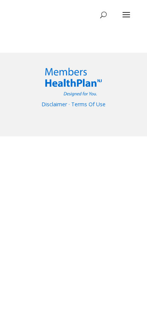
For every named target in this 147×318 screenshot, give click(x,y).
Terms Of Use (88, 104)
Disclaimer (54, 104)
